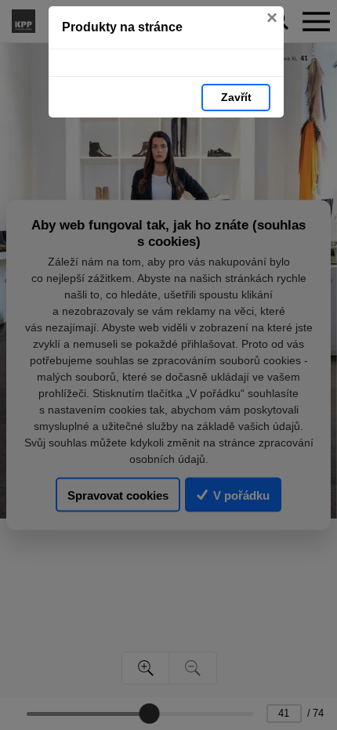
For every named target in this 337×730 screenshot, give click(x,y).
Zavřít (236, 97)
